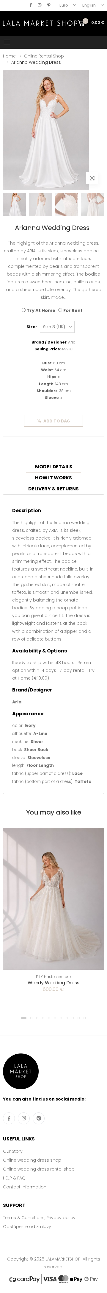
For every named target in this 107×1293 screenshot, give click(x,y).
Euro (63, 5)
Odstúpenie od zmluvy (27, 1227)
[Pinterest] (49, 5)
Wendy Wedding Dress (53, 982)
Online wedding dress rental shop (39, 1169)
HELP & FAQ (14, 1178)
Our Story (13, 1151)
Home (9, 56)
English (89, 5)
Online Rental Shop (44, 56)
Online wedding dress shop (32, 1160)
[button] (23, 1018)
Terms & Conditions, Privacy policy (39, 1218)
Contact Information (24, 1187)
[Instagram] (39, 5)
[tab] (53, 467)
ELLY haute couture (53, 977)
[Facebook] (31, 5)
